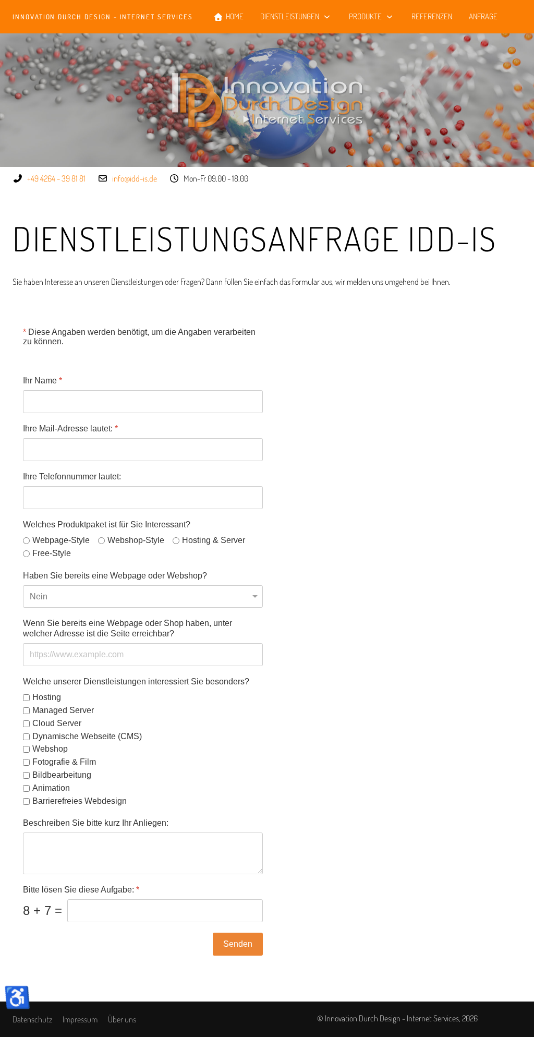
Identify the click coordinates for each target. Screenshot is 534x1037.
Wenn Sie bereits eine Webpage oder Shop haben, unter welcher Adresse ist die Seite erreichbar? (127, 628)
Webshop (50, 749)
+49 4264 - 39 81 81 (56, 178)
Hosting (46, 697)
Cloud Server (56, 723)
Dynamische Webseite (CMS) (87, 736)
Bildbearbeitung (61, 774)
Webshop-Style (135, 540)
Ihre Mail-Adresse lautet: (70, 428)
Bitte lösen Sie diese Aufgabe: (81, 890)
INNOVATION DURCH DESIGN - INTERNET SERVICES (103, 17)
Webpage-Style (61, 540)
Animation (51, 787)
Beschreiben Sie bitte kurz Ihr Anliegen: (95, 823)
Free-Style (51, 553)
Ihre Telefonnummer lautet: (72, 476)
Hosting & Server (213, 540)
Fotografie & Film (64, 762)
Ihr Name (42, 380)
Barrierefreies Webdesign (79, 801)
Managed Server (63, 710)
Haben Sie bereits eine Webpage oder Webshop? (115, 575)
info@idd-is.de (134, 178)
